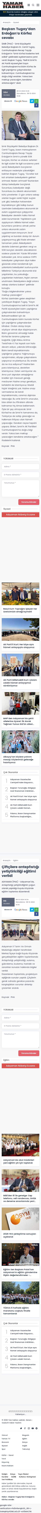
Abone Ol (8, 101)
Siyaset (16, 22)
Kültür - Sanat (19, 1411)
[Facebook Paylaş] (36, 105)
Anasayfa (6, 22)
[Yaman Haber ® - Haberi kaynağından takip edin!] (13, 5)
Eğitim (15, 860)
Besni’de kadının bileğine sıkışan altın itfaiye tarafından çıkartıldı (20, 13)
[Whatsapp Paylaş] (36, 101)
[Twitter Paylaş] (32, 101)
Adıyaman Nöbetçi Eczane (20, 514)
